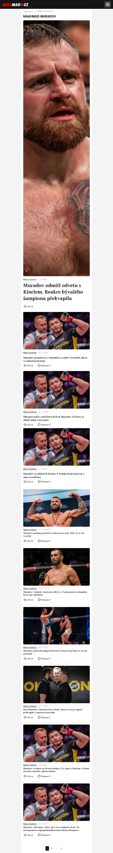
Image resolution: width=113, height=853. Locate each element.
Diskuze (45, 365)
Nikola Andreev (30, 352)
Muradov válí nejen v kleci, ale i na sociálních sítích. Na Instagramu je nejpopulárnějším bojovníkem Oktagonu (51, 828)
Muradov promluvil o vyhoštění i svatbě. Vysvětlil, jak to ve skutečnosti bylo (55, 359)
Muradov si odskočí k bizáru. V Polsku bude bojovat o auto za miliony (53, 475)
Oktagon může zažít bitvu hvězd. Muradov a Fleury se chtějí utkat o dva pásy (53, 418)
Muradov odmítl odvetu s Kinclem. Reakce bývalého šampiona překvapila (53, 291)
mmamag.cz (28, 11)
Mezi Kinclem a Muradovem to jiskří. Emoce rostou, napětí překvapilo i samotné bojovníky (52, 711)
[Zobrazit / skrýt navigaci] (107, 4)
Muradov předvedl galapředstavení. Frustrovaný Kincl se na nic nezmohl (55, 652)
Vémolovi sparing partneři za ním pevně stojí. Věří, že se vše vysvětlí (53, 534)
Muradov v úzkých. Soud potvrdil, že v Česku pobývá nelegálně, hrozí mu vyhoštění (55, 593)
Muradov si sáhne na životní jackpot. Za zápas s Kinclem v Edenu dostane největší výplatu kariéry (56, 770)
